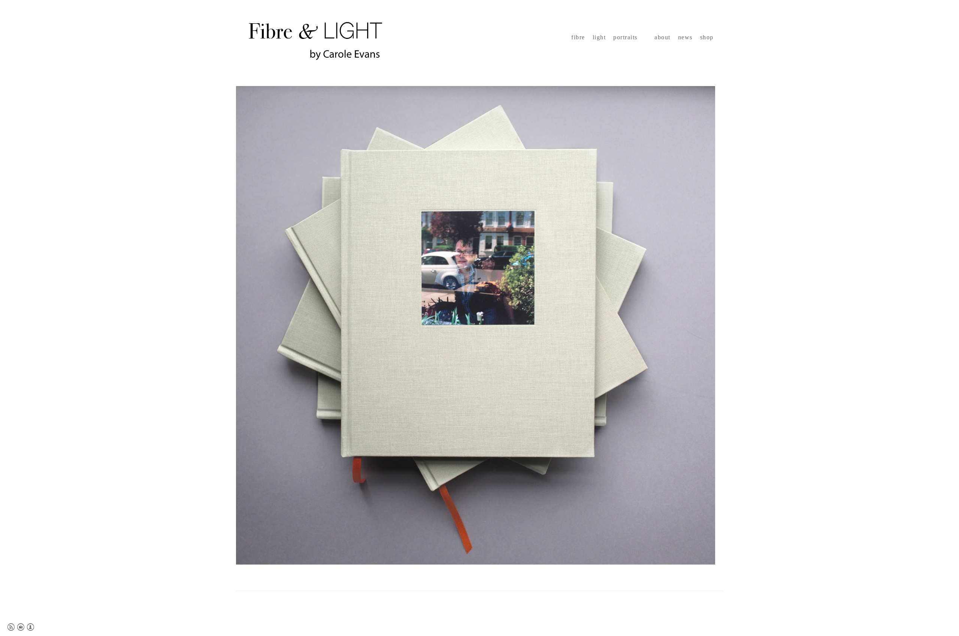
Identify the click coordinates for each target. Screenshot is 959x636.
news (685, 37)
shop (707, 37)
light (599, 37)
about (662, 37)
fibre (578, 37)
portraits (625, 37)
